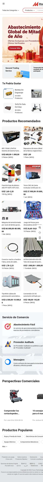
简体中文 (24, 463)
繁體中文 (32, 463)
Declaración (33, 457)
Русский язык (9, 465)
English (15, 463)
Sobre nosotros (22, 457)
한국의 (19, 465)
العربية (26, 465)
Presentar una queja (8, 457)
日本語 (40, 463)
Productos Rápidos (21, 459)
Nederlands (34, 465)
